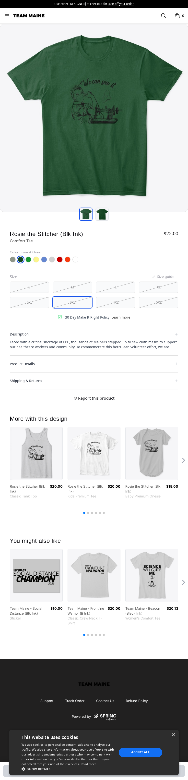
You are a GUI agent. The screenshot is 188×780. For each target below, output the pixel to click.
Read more (88, 764)
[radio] (29, 287)
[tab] (86, 214)
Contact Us (105, 701)
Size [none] (13, 276)
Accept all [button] (140, 752)
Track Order (74, 701)
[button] (68, 769)
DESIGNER (77, 4)
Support (46, 701)
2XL (29, 302)
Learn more (120, 317)
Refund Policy (137, 701)
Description (19, 334)
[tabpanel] (94, 118)
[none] (162, 276)
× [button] (173, 735)
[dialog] (93, 752)
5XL (159, 302)
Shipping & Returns (26, 380)
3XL (72, 302)
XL (159, 287)
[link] (36, 453)
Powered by (81, 716)
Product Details (22, 363)
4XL (115, 302)
